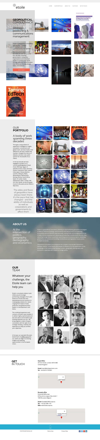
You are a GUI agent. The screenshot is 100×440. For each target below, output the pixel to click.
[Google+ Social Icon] (84, 431)
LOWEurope (24, 337)
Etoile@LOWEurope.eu (48, 402)
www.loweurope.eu (46, 405)
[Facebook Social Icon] (80, 431)
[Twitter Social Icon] (82, 431)
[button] (44, 133)
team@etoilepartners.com (50, 368)
